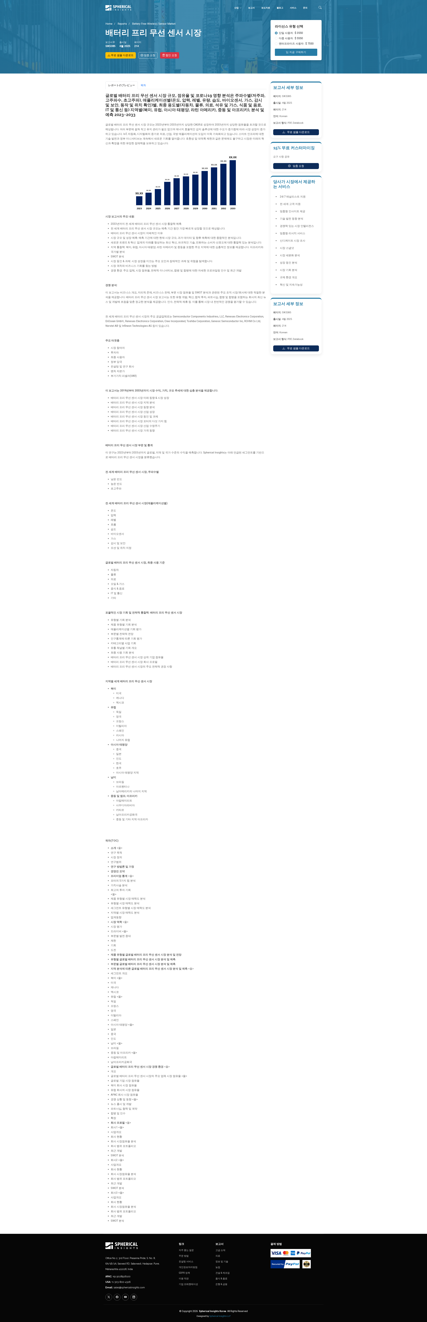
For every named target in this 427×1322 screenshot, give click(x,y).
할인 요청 (171, 55)
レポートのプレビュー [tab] (121, 85)
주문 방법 (184, 1256)
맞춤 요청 (149, 55)
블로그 (280, 7)
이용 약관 (184, 1278)
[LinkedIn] (133, 1297)
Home (108, 23)
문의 (305, 7)
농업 (218, 1267)
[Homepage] (140, 1245)
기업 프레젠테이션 (188, 1284)
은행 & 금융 (221, 1284)
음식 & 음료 (221, 1278)
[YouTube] (125, 1297)
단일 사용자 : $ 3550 (291, 33)
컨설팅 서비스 (186, 1261)
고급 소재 (220, 1250)
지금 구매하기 (297, 52)
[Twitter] (108, 1297)
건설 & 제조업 (223, 1273)
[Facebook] (117, 1297)
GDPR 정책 (184, 1273)
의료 (218, 1256)
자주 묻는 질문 (186, 1250)
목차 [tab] (143, 85)
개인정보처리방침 (188, 1267)
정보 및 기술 (222, 1261)
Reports (122, 23)
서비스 (293, 7)
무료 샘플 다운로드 (122, 55)
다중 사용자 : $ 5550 (291, 38)
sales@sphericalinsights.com (129, 1287)
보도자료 (265, 7)
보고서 (251, 7)
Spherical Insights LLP (220, 1316)
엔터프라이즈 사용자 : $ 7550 (296, 43)
